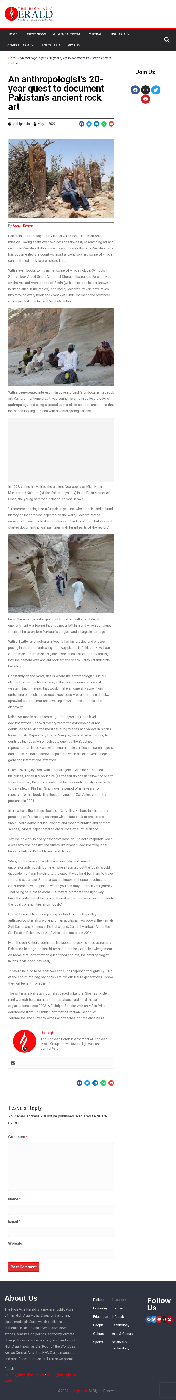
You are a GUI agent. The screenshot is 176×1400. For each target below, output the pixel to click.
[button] (127, 34)
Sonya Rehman (24, 226)
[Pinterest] (169, 1319)
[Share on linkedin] (96, 124)
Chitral (95, 34)
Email (14, 1221)
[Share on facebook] (81, 124)
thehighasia (78, 1391)
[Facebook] (135, 89)
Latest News (35, 34)
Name (14, 1199)
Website (15, 1243)
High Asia (117, 34)
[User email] (13, 1063)
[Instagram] (145, 89)
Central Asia (18, 45)
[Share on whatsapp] (104, 124)
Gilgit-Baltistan (67, 34)
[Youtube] (145, 99)
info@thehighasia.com (27, 1375)
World (74, 45)
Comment (18, 1137)
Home (12, 34)
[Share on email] (111, 124)
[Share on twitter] (89, 124)
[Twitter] (155, 89)
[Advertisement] (61, 450)
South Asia (51, 45)
